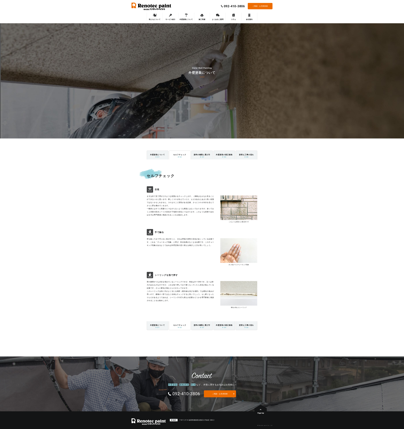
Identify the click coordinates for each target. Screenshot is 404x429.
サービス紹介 (170, 19)
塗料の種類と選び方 (202, 156)
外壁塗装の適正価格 (224, 156)
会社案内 (249, 19)
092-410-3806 (234, 6)
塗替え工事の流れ (246, 156)
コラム (233, 19)
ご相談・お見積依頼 (260, 6)
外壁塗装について (186, 19)
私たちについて (154, 19)
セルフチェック (179, 156)
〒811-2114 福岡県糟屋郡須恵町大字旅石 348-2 (196, 420)
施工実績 (202, 19)
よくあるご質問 (218, 19)
